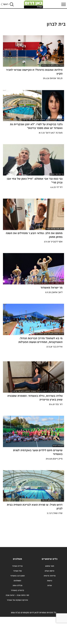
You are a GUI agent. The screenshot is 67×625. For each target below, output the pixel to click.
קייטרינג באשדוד (17, 590)
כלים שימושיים (49, 559)
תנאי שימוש (49, 566)
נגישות (49, 581)
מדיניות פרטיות (49, 576)
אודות (49, 585)
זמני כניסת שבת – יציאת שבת (17, 595)
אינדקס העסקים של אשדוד (17, 600)
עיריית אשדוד (17, 566)
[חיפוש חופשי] (12, 4)
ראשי (5, 4)
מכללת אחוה (17, 585)
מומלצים (17, 559)
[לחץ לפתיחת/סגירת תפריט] (63, 4)
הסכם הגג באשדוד (17, 576)
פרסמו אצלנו (49, 571)
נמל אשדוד (17, 571)
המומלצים (17, 581)
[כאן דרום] (33, 4)
